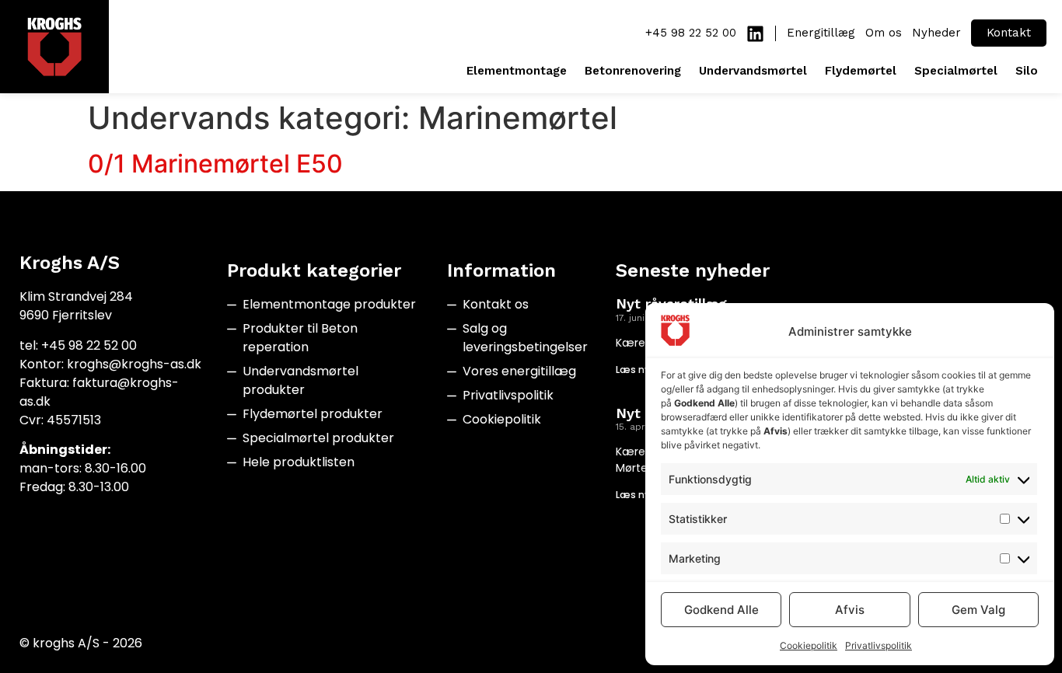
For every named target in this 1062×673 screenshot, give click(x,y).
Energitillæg (821, 33)
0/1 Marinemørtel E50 (215, 163)
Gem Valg (978, 609)
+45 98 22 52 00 (690, 33)
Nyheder (936, 33)
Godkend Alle (721, 609)
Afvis (850, 609)
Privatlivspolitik (878, 645)
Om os (883, 33)
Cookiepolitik (808, 645)
